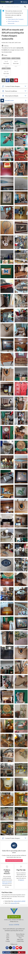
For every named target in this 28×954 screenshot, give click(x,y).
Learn (7, 936)
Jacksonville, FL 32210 (19, 901)
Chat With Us (15, 917)
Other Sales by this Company (16, 19)
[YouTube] (17, 947)
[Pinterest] (20, 947)
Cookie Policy (20, 941)
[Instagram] (13, 947)
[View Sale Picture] (6, 110)
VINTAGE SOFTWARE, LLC (18, 919)
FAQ (8, 934)
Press (20, 937)
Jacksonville (14, 903)
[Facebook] (7, 947)
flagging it (21, 880)
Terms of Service (20, 934)
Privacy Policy (20, 936)
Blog (8, 939)
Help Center (20, 939)
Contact (8, 941)
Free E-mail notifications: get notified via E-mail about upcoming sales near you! (14, 929)
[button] (14, 86)
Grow (7, 937)
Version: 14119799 (14, 924)
